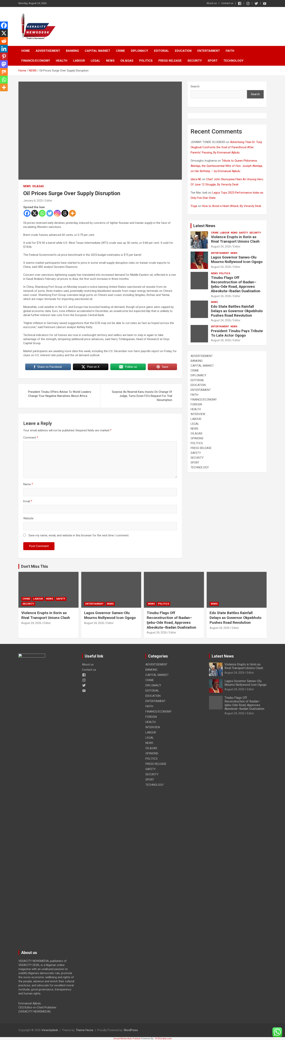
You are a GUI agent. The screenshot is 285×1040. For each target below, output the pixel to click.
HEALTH (61, 60)
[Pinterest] (4, 56)
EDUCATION (183, 51)
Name (28, 484)
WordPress (131, 1030)
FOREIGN (196, 404)
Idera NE (196, 179)
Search (195, 86)
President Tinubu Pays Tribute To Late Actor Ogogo (237, 333)
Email (27, 501)
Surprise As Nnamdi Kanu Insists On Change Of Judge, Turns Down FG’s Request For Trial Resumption (142, 396)
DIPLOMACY (139, 51)
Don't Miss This (34, 566)
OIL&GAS (126, 60)
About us (211, 3)
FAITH (230, 51)
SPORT (213, 60)
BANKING (72, 51)
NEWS (110, 60)
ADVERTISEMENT (48, 51)
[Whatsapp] (42, 213)
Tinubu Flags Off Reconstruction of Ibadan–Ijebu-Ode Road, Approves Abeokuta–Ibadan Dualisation (235, 284)
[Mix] (4, 72)
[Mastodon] (4, 64)
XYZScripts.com (163, 1038)
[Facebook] (27, 213)
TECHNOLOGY (233, 60)
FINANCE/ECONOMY (35, 60)
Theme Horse (84, 1030)
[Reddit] (4, 41)
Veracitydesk (49, 1030)
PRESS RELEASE (170, 60)
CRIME (120, 51)
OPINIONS (197, 438)
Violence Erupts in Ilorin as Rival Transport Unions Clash (235, 239)
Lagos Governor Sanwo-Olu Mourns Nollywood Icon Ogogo (237, 259)
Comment (30, 437)
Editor (48, 200)
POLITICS (146, 60)
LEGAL (95, 60)
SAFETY (243, 232)
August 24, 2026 (221, 246)
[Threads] (64, 213)
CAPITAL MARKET (97, 51)
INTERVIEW (198, 414)
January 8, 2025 (33, 200)
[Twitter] (49, 213)
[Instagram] (57, 213)
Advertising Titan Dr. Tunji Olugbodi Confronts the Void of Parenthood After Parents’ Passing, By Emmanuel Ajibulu (226, 147)
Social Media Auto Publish (127, 1038)
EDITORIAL (161, 51)
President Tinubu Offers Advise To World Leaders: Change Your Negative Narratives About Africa (60, 394)
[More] (72, 213)
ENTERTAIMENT (208, 51)
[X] (34, 213)
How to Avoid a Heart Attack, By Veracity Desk (231, 206)
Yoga (194, 206)
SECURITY (194, 60)
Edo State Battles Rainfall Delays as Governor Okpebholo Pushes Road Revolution (237, 311)
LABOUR (79, 60)
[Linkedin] (4, 49)
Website (28, 518)
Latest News (204, 225)
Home (25, 51)
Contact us (227, 3)
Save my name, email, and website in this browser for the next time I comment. (78, 535)
